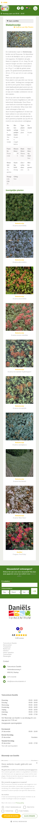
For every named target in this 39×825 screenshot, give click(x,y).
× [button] (36, 763)
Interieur (6, 650)
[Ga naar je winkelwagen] (35, 8)
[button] (19, 821)
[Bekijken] (35, 8)
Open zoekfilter (13, 21)
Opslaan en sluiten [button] (11, 816)
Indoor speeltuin (8, 652)
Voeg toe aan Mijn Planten (24, 27)
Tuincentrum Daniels (10, 643)
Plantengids (7, 656)
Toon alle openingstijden (10, 746)
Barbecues (6, 649)
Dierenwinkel (7, 645)
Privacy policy (20, 803)
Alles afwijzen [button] (29, 816)
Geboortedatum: (7, 588)
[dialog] (19, 793)
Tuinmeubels (7, 654)
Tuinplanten (7, 647)
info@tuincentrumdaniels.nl (16, 681)
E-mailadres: (6, 581)
